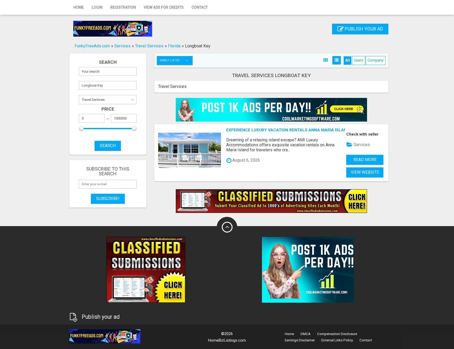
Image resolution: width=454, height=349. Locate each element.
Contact (200, 7)
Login (97, 7)
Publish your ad (363, 29)
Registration (123, 7)
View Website (365, 172)
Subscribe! (108, 198)
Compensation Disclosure (337, 334)
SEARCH (108, 145)
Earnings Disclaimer (300, 340)
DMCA (306, 334)
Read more (364, 159)
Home (78, 7)
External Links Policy (337, 340)
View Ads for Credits (164, 7)
